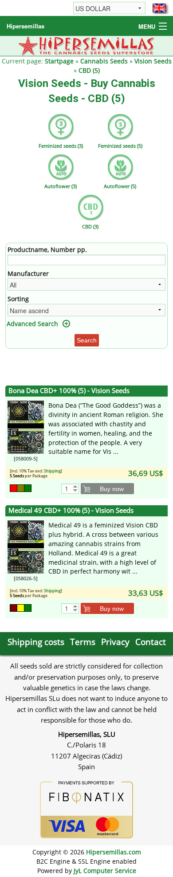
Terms (82, 642)
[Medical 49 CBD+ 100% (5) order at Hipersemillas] (26, 546)
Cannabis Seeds (104, 61)
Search (87, 340)
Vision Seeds (153, 61)
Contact (150, 642)
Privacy (115, 642)
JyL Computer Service (105, 870)
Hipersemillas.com (113, 852)
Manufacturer (28, 273)
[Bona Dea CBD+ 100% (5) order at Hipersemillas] (26, 426)
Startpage (59, 61)
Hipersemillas (25, 26)
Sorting (18, 299)
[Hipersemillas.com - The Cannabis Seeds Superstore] (87, 45)
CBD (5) (89, 70)
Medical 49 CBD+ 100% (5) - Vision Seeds (71, 510)
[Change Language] (159, 8)
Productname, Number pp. (47, 249)
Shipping (52, 471)
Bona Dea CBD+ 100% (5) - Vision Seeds (69, 390)
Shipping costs (36, 642)
